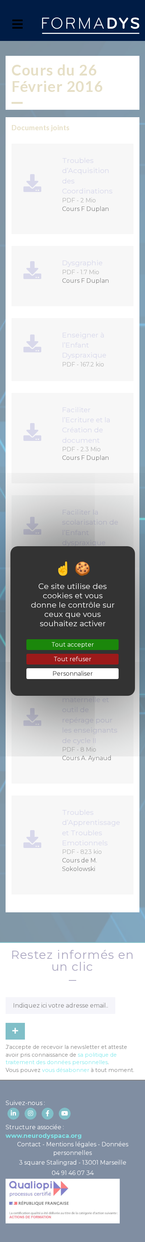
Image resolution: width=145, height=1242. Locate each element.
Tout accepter (72, 644)
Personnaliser (72, 673)
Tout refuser (72, 659)
